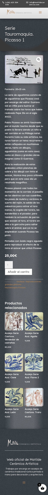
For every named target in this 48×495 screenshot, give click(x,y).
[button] (38, 59)
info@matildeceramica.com (37, 3)
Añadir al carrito (18, 271)
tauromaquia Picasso (15, 287)
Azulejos (21, 281)
